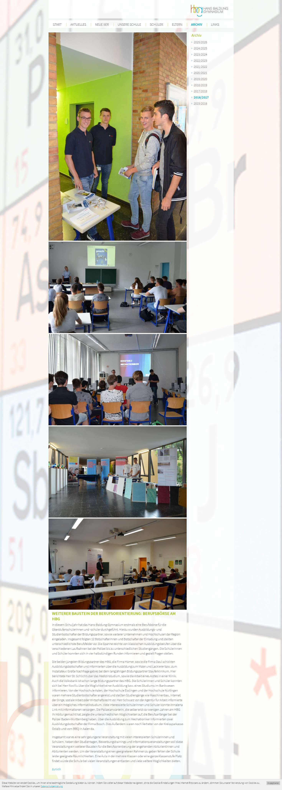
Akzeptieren (273, 783)
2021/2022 (200, 67)
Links (215, 24)
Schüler (156, 24)
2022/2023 (200, 60)
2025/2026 (200, 42)
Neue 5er (102, 24)
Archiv (196, 24)
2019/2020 (200, 79)
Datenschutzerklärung (52, 786)
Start (57, 24)
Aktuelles (78, 24)
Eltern (177, 24)
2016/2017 (201, 97)
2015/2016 (200, 103)
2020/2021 (200, 73)
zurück (56, 769)
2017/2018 (200, 91)
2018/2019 (200, 85)
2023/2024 (200, 54)
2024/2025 (200, 48)
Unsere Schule (129, 24)
